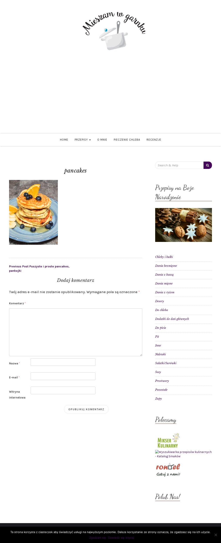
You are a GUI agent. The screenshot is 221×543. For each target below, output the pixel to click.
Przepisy (82, 139)
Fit (157, 336)
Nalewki (160, 354)
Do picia (160, 328)
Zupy (158, 398)
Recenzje (154, 139)
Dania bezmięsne (166, 266)
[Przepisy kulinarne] (168, 440)
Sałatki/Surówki (165, 363)
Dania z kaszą (164, 274)
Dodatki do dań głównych (172, 319)
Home (64, 139)
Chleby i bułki (164, 257)
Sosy (158, 372)
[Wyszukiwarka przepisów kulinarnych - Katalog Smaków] (183, 454)
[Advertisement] (110, 92)
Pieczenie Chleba (127, 139)
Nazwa (14, 363)
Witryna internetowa (17, 394)
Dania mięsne (164, 283)
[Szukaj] (208, 165)
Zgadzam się (97, 537)
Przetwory (162, 381)
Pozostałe (161, 390)
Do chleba (161, 310)
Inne (158, 345)
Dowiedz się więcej (121, 537)
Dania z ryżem (164, 292)
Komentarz (17, 303)
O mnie (102, 139)
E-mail (14, 377)
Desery (159, 301)
